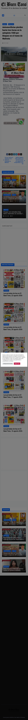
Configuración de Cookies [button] (7, 363)
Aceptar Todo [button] (17, 363)
